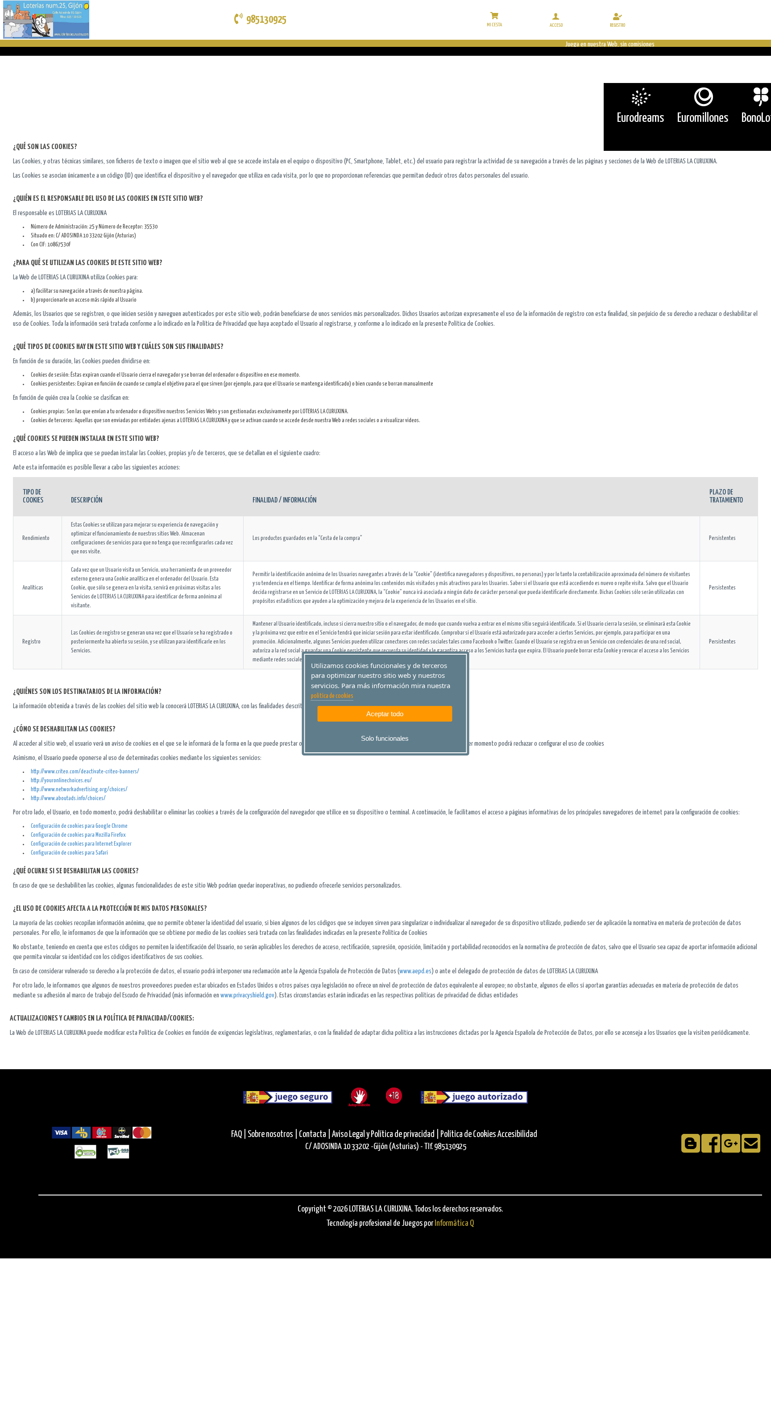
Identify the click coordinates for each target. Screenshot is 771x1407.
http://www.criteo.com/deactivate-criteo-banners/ (85, 772)
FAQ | (239, 1134)
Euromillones (702, 118)
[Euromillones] (703, 96)
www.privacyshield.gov (247, 995)
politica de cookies (332, 696)
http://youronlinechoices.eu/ (61, 781)
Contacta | (315, 1134)
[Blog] (691, 1149)
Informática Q (454, 1223)
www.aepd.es (415, 971)
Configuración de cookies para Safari (69, 853)
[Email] (751, 1149)
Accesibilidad (517, 1134)
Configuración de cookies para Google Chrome (79, 826)
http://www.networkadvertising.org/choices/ (79, 790)
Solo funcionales (385, 738)
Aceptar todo (384, 714)
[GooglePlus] (731, 1149)
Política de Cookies (468, 1134)
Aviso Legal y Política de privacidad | (386, 1134)
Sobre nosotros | (273, 1134)
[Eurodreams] (640, 96)
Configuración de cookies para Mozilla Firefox (78, 835)
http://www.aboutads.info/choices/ (68, 798)
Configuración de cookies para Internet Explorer (81, 844)
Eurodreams (640, 118)
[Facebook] (711, 1149)
